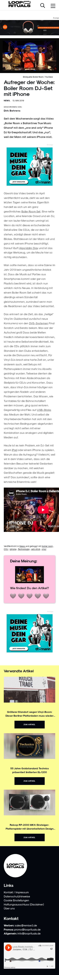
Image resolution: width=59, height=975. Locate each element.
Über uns (9, 908)
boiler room (47, 546)
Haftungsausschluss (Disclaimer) (24, 904)
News (22, 546)
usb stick (35, 549)
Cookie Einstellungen (16, 900)
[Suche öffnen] (42, 6)
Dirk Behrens (12, 110)
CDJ (6, 549)
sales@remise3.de (26, 925)
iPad (14, 449)
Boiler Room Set (31, 211)
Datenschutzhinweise (17, 896)
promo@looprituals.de (27, 929)
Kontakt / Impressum (16, 892)
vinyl (44, 549)
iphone (13, 549)
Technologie (24, 549)
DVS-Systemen (38, 323)
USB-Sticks (44, 409)
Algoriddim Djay (28, 248)
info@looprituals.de (29, 933)
